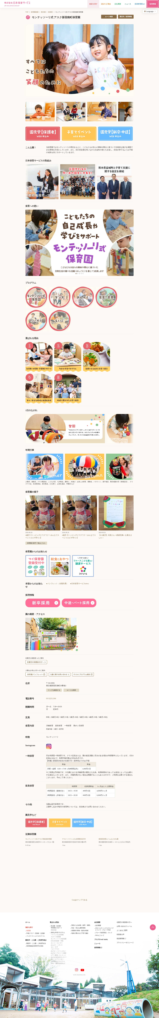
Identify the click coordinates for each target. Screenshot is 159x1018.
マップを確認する (54, 690)
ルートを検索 (71, 690)
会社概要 (97, 922)
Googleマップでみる (79, 900)
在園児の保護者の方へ (124, 922)
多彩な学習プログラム (58, 932)
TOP (26, 12)
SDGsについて (99, 935)
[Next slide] (129, 243)
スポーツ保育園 (56, 937)
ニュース (97, 943)
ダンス (60, 945)
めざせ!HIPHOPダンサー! (58, 957)
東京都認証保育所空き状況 (34, 946)
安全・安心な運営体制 (78, 928)
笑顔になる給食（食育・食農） (81, 925)
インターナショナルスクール (35, 936)
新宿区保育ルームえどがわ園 (108, 839)
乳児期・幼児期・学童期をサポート (56, 927)
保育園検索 (35, 12)
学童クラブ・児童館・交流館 (35, 933)
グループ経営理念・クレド (103, 932)
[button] (79, 60)
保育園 (28, 930)
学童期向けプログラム (58, 961)
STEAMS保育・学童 (57, 941)
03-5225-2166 (51, 698)
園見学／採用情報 (126, 16)
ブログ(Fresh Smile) (101, 939)
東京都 (43, 12)
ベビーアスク (55, 949)
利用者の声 (120, 934)
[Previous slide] (30, 243)
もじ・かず (54, 947)
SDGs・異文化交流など (58, 963)
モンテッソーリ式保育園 (58, 939)
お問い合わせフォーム (124, 926)
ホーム (27, 922)
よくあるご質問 (122, 930)
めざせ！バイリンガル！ (58, 951)
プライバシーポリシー (124, 942)
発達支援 (53, 930)
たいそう (60, 943)
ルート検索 (109, 16)
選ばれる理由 (54, 922)
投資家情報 (120, 938)
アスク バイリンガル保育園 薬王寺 (74, 839)
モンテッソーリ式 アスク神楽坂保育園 (38, 839)
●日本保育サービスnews (79, 583)
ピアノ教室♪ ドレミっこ (58, 955)
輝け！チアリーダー (57, 959)
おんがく (53, 945)
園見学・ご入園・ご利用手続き (36, 940)
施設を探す (29, 927)
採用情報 (97, 947)
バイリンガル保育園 (57, 935)
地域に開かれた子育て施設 (79, 933)
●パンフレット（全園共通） (57, 583)
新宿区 (50, 12)
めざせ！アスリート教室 (58, 953)
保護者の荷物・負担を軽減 (79, 930)
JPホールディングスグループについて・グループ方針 (104, 929)
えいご (53, 943)
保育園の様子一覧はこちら (36, 543)
